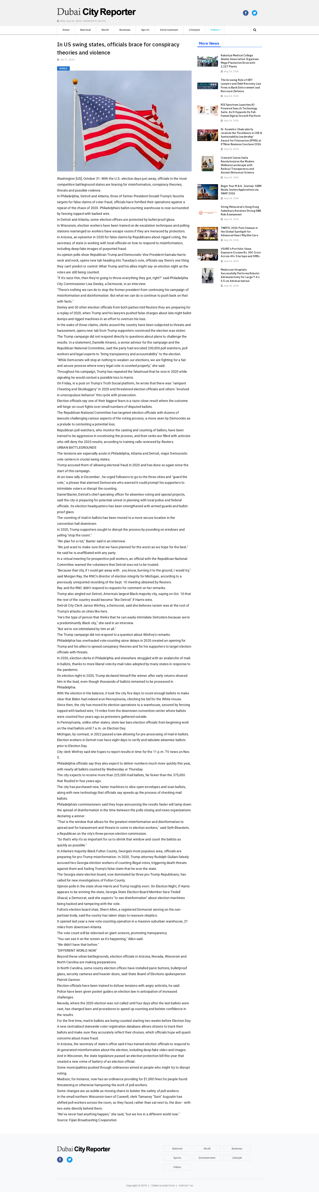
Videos (177, 1167)
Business (237, 1148)
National (177, 1148)
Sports (177, 1157)
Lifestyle (237, 1157)
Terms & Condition (162, 1185)
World (207, 1148)
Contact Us (186, 1185)
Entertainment (207, 1157)
